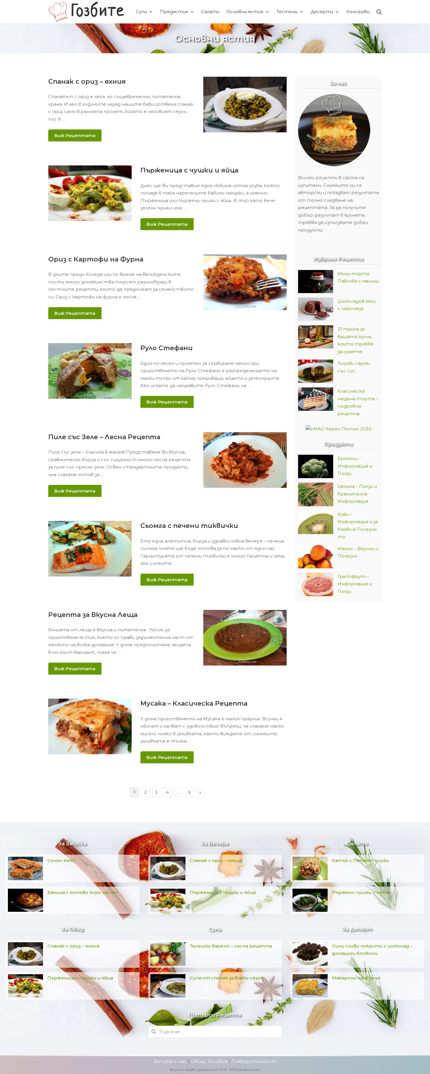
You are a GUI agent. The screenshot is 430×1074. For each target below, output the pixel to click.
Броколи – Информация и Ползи (355, 466)
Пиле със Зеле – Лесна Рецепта (104, 437)
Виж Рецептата (74, 135)
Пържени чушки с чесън (361, 892)
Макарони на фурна (356, 978)
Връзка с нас (170, 1061)
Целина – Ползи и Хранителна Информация (357, 493)
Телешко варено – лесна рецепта (231, 946)
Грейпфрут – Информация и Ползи (355, 584)
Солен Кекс (61, 860)
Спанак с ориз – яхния (87, 81)
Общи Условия (209, 1061)
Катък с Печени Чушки (360, 860)
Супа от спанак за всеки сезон (227, 978)
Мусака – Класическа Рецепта (193, 703)
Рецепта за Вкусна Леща (92, 615)
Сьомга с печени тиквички (189, 526)
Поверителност (254, 1061)
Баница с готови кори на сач (82, 892)
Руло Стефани (166, 348)
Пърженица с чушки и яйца (189, 170)
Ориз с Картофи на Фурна (95, 259)
